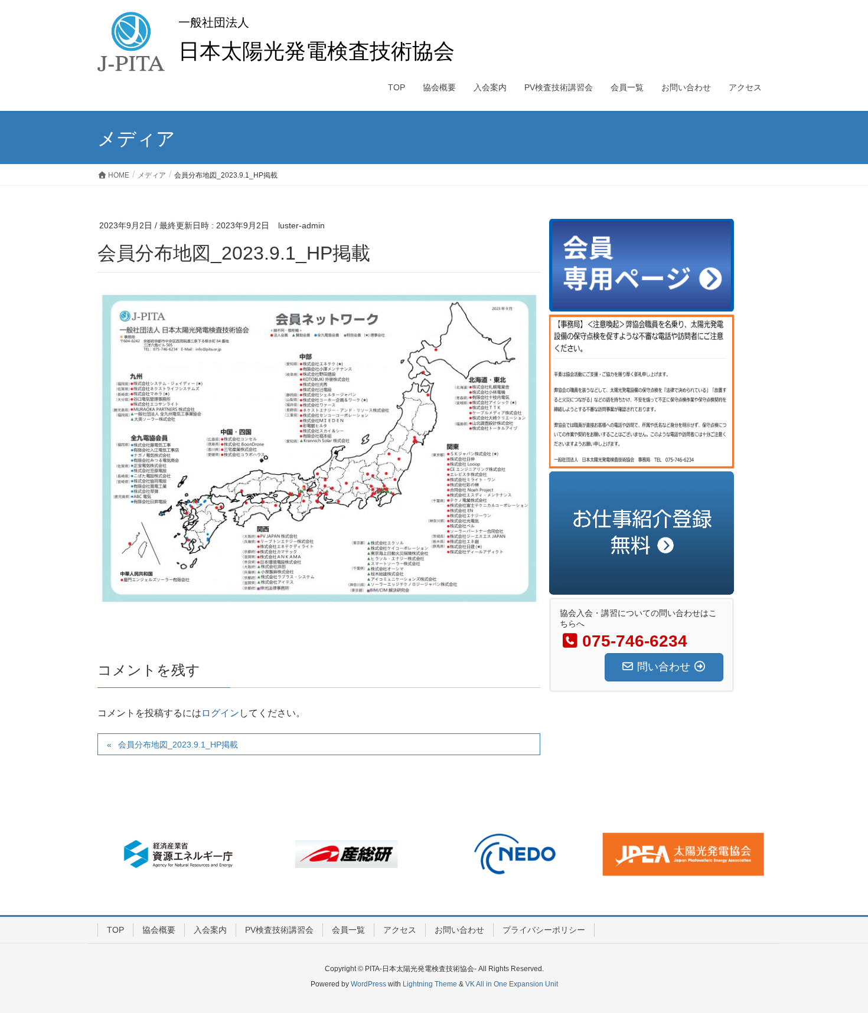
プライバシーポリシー (543, 930)
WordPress (368, 984)
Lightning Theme (430, 984)
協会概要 (158, 930)
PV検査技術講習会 (279, 930)
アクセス (399, 930)
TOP (115, 930)
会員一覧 (348, 930)
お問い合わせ (459, 930)
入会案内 (210, 930)
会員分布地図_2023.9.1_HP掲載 (178, 744)
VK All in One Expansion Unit (511, 984)
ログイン (220, 713)
